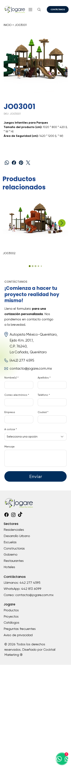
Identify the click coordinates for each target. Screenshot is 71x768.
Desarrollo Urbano (17, 536)
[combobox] (35, 436)
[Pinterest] (21, 162)
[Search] (39, 9)
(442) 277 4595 (22, 360)
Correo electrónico (16, 394)
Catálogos (11, 622)
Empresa (9, 412)
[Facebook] (14, 162)
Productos (11, 610)
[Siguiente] (62, 223)
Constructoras (14, 548)
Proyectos (11, 616)
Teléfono (44, 394)
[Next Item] (62, 65)
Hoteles (9, 567)
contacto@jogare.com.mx (31, 368)
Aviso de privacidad (18, 635)
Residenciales (14, 529)
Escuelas (10, 542)
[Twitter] (28, 162)
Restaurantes (14, 561)
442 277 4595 (29, 582)
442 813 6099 (31, 589)
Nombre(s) (11, 377)
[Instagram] (13, 515)
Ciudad (43, 412)
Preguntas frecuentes (20, 629)
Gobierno (10, 554)
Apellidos (44, 377)
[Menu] (30, 9)
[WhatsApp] (7, 162)
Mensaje (9, 446)
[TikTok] (20, 515)
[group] (36, 227)
